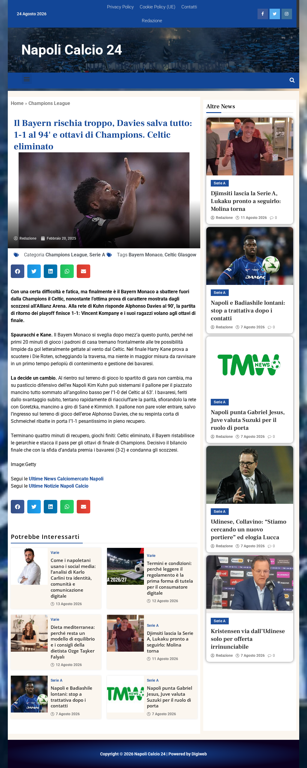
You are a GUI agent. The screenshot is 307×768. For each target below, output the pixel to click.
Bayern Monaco (145, 255)
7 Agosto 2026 (68, 714)
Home (17, 103)
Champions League (49, 103)
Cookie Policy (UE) (157, 7)
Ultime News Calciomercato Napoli (66, 479)
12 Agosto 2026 (165, 601)
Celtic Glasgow (180, 255)
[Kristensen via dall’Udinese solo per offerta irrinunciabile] (249, 584)
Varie (55, 552)
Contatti (189, 7)
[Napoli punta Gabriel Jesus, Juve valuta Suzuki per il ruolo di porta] (125, 694)
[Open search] (292, 80)
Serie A (97, 255)
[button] (27, 79)
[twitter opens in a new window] (275, 14)
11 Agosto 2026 (165, 659)
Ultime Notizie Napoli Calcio (58, 486)
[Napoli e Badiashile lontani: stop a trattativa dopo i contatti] (29, 694)
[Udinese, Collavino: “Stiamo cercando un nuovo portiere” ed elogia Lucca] (249, 475)
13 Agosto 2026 (69, 604)
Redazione (152, 20)
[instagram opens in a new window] (287, 14)
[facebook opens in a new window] (263, 14)
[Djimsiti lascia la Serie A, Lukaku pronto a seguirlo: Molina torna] (125, 633)
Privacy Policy (120, 7)
